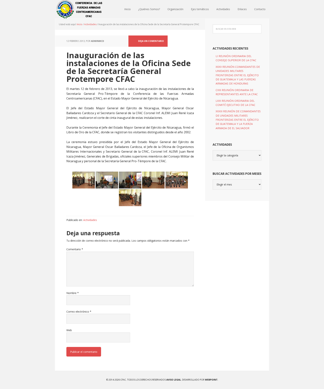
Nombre (72, 293)
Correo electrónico (78, 311)
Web (69, 330)
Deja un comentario (151, 41)
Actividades (90, 220)
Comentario (74, 249)
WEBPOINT (211, 379)
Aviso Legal (173, 379)
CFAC (79, 9)
